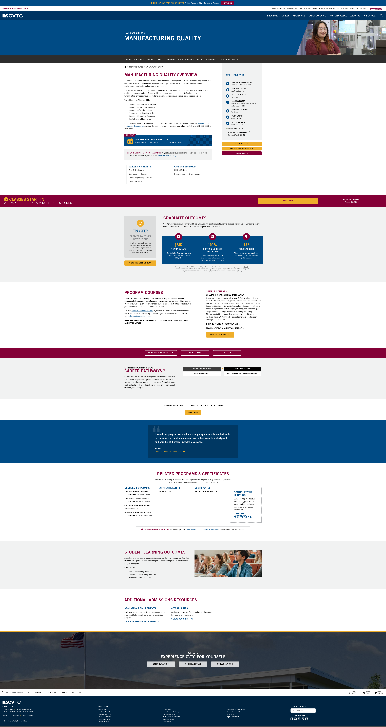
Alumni (273, 9)
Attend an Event (193, 664)
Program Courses (241, 144)
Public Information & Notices (236, 709)
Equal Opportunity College (171, 712)
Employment (167, 709)
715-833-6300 (8, 709)
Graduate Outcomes (134, 59)
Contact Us (354, 9)
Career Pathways (166, 59)
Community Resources (294, 9)
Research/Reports (168, 719)
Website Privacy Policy (234, 712)
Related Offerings (206, 59)
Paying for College (67, 692)
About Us (355, 16)
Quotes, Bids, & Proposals (171, 717)
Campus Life (82, 692)
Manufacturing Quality (202, 373)
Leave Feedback (28, 715)
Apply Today (370, 16)
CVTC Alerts (230, 714)
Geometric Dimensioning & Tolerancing (225, 295)
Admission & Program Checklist (242, 148)
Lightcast (245, 267)
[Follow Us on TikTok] (303, 719)
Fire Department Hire (169, 714)
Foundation (281, 9)
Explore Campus (161, 664)
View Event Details (175, 142)
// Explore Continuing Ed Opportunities (243, 515)
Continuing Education (320, 9)
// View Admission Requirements (141, 622)
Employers (307, 9)
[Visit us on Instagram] (299, 719)
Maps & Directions (105, 717)
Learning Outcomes (228, 59)
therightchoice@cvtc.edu (24, 709)
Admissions (299, 16)
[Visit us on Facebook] (292, 719)
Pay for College (338, 16)
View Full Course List (220, 335)
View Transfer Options (140, 263)
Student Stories (186, 59)
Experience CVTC (317, 16)
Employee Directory (105, 714)
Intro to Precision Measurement (222, 324)
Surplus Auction (104, 721)
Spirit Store (345, 9)
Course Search (103, 709)
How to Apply (51, 692)
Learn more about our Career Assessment (202, 530)
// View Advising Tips (182, 619)
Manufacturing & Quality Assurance (224, 328)
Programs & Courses (278, 16)
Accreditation (167, 721)
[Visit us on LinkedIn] (306, 719)
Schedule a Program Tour (160, 353)
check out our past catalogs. (140, 316)
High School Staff (104, 719)
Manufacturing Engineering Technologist (242, 373)
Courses (151, 59)
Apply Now (288, 201)
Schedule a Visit (225, 664)
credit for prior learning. (167, 156)
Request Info (195, 353)
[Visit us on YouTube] (295, 719)
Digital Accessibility (233, 717)
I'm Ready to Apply (241, 153)
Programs (38, 692)
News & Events (334, 9)
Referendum (364, 9)
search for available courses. (142, 311)
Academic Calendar (105, 712)
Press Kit (16, 715)
